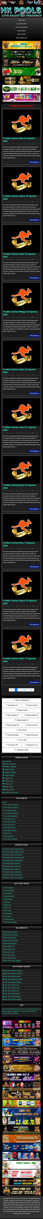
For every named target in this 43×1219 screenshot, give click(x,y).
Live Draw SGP (22, 24)
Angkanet (20, 1207)
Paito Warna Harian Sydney (12, 976)
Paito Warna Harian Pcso (11, 985)
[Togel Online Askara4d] (21, 1068)
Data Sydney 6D (9, 919)
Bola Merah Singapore (11, 932)
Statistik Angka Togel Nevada (13, 875)
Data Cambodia (9, 896)
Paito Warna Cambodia (11, 813)
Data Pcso (7, 902)
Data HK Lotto (14, 1211)
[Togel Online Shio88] (21, 1182)
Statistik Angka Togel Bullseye (13, 860)
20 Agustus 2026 (10, 433)
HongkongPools (12, 1209)
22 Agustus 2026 (10, 317)
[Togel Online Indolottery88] (21, 1156)
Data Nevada (8, 913)
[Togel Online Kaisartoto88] (21, 1103)
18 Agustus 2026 (10, 548)
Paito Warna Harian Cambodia (13, 979)
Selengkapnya (34, 162)
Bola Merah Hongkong (11, 935)
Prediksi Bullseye (9, 775)
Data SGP (34, 1202)
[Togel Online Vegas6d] (21, 1059)
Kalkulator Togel (22, 750)
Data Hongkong (9, 890)
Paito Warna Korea (10, 822)
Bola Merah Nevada (10, 958)
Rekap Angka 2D (22, 720)
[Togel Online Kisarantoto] (21, 80)
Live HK (4, 802)
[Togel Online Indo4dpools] (21, 1112)
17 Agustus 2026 (10, 606)
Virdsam (5, 1200)
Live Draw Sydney (21, 27)
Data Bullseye (8, 899)
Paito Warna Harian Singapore (13, 970)
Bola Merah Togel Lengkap (12, 960)
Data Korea (7, 905)
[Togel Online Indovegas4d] (21, 1191)
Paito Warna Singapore (11, 804)
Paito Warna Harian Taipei (12, 993)
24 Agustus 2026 (10, 201)
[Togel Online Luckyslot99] (21, 1121)
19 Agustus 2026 (10, 490)
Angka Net (12, 1200)
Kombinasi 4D (12, 745)
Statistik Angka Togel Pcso (12, 863)
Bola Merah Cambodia (11, 940)
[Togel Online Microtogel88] (21, 1024)
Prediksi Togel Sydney (21, 106)
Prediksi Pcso (8, 778)
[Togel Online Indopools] (21, 1174)
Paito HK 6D (21, 34)
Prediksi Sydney (9, 769)
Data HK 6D (7, 916)
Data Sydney (8, 893)
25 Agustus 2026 (10, 144)
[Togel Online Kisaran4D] (21, 71)
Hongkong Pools (33, 1009)
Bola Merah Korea (9, 949)
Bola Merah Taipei (9, 955)
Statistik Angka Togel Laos (12, 869)
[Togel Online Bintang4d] (21, 1077)
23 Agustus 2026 (10, 259)
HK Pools (21, 20)
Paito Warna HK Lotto (25, 1211)
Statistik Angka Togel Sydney (13, 855)
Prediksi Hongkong (10, 766)
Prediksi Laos (8, 784)
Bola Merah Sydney (10, 938)
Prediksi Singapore (10, 764)
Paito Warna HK (6, 761)
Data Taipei (7, 910)
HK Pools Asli (26, 1213)
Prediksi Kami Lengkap (11, 792)
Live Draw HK (23, 1009)
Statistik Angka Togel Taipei (12, 872)
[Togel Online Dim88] (21, 54)
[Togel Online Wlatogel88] (21, 1086)
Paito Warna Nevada (10, 830)
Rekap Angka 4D (12, 725)
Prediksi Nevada (9, 789)
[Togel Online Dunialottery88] (21, 1138)
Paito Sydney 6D (21, 38)
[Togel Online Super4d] (21, 63)
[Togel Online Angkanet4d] (21, 1165)
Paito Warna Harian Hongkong (13, 973)
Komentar (36, 144)
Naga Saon (36, 1200)
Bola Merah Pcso (9, 946)
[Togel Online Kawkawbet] (21, 1051)
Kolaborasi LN (32, 745)
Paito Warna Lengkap (10, 839)
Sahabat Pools (14, 1009)
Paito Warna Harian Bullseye (12, 982)
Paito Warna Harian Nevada (12, 996)
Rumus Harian (32, 705)
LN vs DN (22, 740)
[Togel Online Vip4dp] (21, 1130)
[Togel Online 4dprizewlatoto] (21, 1095)
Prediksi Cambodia (10, 772)
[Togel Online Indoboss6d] (21, 1033)
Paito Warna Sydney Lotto (25, 1209)
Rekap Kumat (22, 710)
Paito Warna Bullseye (10, 816)
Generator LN (13, 705)
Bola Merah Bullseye (10, 943)
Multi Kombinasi (32, 735)
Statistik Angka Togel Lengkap (13, 877)
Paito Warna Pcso (9, 819)
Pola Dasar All (32, 725)
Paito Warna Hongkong (11, 807)
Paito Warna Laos (9, 824)
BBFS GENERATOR (22, 700)
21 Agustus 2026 (10, 375)
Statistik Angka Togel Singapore (14, 849)
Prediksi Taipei (8, 787)
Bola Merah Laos (9, 952)
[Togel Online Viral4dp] (21, 98)
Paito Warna (21, 31)
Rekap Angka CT (12, 715)
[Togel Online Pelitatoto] (21, 89)
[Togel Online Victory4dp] (21, 1042)
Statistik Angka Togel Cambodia (14, 857)
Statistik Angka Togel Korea (12, 866)
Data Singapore (9, 887)
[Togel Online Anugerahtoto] (21, 1147)
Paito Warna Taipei (10, 827)
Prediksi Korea (8, 781)
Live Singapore (14, 1011)
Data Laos (7, 907)
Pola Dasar (22, 730)
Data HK (28, 1202)
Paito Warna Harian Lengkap (13, 999)
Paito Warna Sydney (10, 810)
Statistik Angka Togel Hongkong (14, 852)
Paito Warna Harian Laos (11, 991)
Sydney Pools (28, 1207)
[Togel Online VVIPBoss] (21, 45)
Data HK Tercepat (13, 1013)
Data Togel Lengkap (10, 922)
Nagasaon (29, 1200)
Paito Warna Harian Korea (12, 988)
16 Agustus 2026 (10, 664)
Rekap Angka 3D (32, 715)
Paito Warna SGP (20, 1202)
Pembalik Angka (12, 735)
